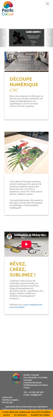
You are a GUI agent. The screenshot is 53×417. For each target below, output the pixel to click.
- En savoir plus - (20, 415)
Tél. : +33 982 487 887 (34, 392)
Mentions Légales (10, 400)
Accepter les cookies (40, 415)
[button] (4, 37)
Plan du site (7, 402)
